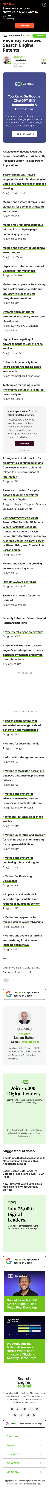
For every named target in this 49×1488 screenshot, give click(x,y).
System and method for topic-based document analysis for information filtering (21, 495)
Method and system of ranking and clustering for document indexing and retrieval (24, 206)
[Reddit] (27, 1415)
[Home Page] (21, 35)
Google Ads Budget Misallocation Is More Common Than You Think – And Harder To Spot (24, 1161)
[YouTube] (24, 1409)
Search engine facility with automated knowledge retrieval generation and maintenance (22, 725)
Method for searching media (22, 743)
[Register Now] (24, 1283)
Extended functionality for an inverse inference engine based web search (22, 367)
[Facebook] (30, 1409)
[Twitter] (37, 1409)
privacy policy (27, 1133)
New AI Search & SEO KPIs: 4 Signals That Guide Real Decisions (22, 1303)
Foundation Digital (30, 1041)
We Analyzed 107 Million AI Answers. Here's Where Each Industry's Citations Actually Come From (21, 1351)
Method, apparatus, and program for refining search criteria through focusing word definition (24, 839)
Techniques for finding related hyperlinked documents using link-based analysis (24, 389)
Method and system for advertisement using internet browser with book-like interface (23, 798)
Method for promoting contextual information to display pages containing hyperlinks (23, 229)
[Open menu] (6, 36)
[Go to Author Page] (7, 60)
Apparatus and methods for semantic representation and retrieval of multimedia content (21, 899)
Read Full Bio (24, 1029)
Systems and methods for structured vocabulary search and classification (24, 316)
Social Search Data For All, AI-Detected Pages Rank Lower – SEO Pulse (23, 1173)
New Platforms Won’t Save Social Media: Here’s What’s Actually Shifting (22, 1186)
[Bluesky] (15, 1415)
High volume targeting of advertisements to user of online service (23, 344)
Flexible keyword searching (19, 582)
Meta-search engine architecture (24, 631)
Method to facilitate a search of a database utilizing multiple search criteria (24, 775)
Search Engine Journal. (28, 1481)
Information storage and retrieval (25, 757)
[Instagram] (21, 1415)
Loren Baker (20, 60)
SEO (6, 980)
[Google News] (12, 1409)
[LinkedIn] (18, 1409)
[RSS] (33, 1415)
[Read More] (24, 1327)
